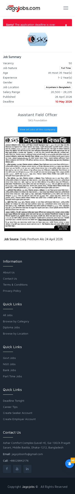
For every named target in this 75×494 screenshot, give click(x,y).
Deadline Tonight (13, 400)
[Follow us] (7, 468)
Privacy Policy (12, 290)
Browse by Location (15, 333)
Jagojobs (28, 486)
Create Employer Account (19, 419)
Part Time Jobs (12, 376)
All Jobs (8, 315)
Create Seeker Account (17, 412)
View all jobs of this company (37, 129)
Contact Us (10, 278)
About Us (9, 272)
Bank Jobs (9, 370)
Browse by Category (16, 321)
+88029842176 (19, 460)
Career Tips (10, 406)
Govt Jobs (9, 358)
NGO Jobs (9, 364)
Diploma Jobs (11, 327)
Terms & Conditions (15, 284)
